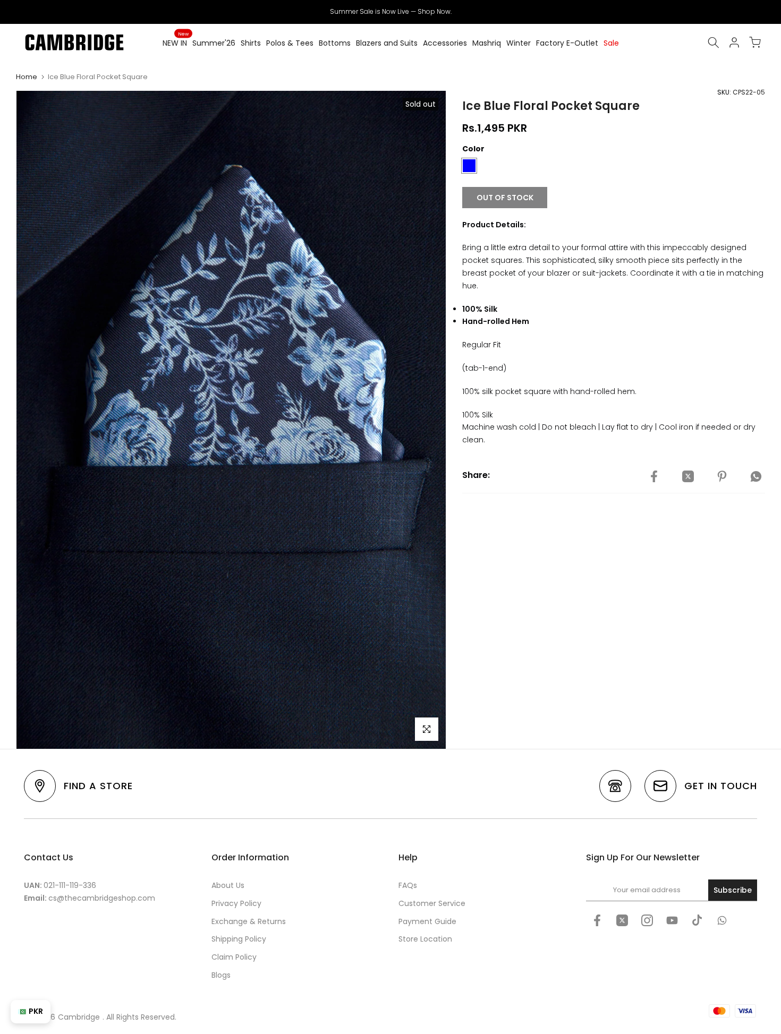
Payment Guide (427, 921)
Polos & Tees (289, 43)
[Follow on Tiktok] (697, 920)
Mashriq (486, 43)
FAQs (407, 885)
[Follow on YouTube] (672, 920)
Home (26, 76)
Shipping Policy (238, 939)
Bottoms (335, 43)
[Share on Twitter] (688, 477)
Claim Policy (234, 957)
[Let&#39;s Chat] (722, 920)
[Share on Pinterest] (722, 477)
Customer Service (431, 903)
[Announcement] (390, 11)
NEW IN (176, 42)
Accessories (445, 43)
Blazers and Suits (387, 43)
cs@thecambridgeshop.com (101, 898)
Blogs (221, 975)
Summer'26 (213, 43)
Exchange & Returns (248, 921)
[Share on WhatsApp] (756, 477)
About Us (227, 885)
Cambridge (79, 1017)
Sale (611, 43)
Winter (518, 43)
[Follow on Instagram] (647, 920)
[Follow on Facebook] (597, 920)
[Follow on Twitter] (622, 920)
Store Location (425, 939)
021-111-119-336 (70, 885)
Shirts (251, 43)
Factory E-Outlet (567, 43)
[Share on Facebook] (654, 477)
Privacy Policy (236, 903)
